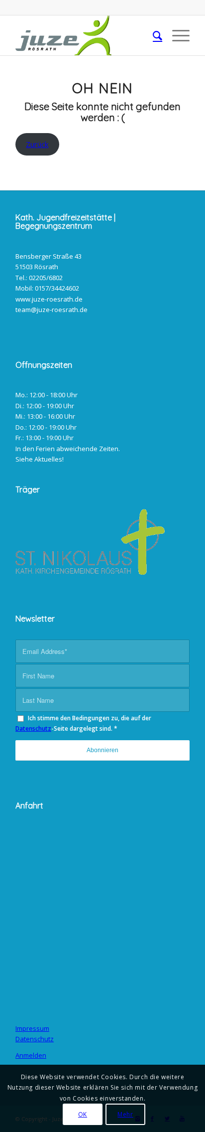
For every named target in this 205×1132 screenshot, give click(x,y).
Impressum (32, 1028)
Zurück (37, 144)
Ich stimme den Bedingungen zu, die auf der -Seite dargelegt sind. (83, 723)
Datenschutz (33, 728)
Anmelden (30, 1055)
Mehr (125, 1114)
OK (82, 1114)
